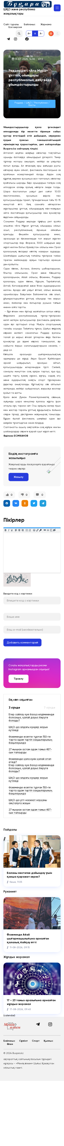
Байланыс (29, 24)
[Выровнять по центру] (19, 530)
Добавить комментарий (22, 642)
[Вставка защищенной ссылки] (40, 530)
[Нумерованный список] (30, 530)
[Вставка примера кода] (48, 530)
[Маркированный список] (26, 530)
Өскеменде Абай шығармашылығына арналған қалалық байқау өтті (28, 938)
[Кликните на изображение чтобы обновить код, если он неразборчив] (17, 585)
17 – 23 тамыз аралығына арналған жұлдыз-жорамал (31, 1002)
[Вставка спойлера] (51, 530)
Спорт (36, 1040)
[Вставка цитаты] (44, 530)
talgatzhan (17, 56)
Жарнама (45, 24)
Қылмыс (48, 1040)
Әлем (10, 1044)
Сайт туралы (11, 24)
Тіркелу (18, 678)
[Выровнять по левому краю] (16, 530)
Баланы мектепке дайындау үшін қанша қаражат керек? (29, 874)
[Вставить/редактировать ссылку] (37, 530)
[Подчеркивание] (11, 530)
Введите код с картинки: (17, 593)
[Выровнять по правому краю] (22, 530)
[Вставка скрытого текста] (54, 530)
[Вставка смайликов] (34, 530)
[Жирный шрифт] (5, 530)
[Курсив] (8, 530)
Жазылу (18, 477)
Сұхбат (23, 1040)
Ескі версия (15, 27)
